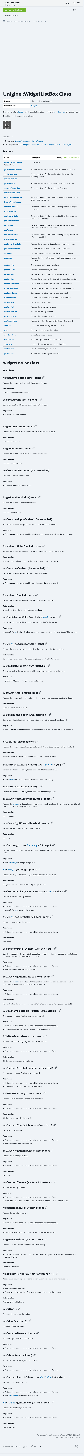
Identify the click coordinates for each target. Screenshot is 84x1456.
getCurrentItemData (12, 244)
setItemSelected (10, 293)
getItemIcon (9, 353)
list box (21, 112)
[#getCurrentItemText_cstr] (52, 823)
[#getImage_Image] (39, 869)
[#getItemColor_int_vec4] (51, 916)
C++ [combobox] (74, 10)
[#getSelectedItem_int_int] (46, 1239)
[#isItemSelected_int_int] (44, 1093)
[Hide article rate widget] (40, 1446)
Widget (34, 106)
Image (34, 845)
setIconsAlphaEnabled (13, 197)
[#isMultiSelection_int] (38, 741)
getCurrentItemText (12, 248)
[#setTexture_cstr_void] (49, 665)
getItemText (9, 307)
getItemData (9, 279)
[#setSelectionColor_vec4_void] (60, 617)
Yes (26, 1446)
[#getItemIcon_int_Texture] (52, 1402)
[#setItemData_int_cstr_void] (55, 948)
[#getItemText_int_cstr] (52, 1150)
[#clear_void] (19, 1308)
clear (6, 330)
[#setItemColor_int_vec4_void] (65, 891)
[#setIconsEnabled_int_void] (48, 568)
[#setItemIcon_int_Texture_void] (69, 1377)
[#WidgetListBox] (41, 786)
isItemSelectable (11, 288)
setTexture (8, 225)
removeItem (9, 339)
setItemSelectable (11, 284)
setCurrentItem (10, 174)
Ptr (45, 764)
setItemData (9, 274)
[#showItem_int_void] (34, 1355)
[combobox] (67, 3)
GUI (23, 779)
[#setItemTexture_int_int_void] (54, 1182)
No (35, 1446)
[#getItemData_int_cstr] (52, 976)
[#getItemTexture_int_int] (46, 1207)
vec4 (45, 617)
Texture (48, 1377)
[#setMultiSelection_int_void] (50, 714)
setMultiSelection (11, 235)
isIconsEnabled (10, 211)
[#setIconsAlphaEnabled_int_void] (55, 519)
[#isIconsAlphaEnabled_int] (43, 546)
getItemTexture (10, 316)
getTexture (8, 230)
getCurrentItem (10, 179)
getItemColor (9, 270)
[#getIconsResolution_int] (39, 497)
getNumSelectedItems (13, 169)
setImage (8, 253)
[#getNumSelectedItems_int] (43, 377)
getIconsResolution (12, 193)
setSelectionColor (11, 216)
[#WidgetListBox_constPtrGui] (63, 764)
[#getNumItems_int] (33, 448)
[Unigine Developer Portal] (11, 4)
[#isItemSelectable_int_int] (47, 1036)
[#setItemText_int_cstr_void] (54, 1125)
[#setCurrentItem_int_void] (41, 399)
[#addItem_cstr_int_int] (57, 1273)
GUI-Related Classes (24, 21)
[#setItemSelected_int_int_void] (55, 1068)
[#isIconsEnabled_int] (36, 595)
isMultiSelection (10, 239)
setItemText (9, 302)
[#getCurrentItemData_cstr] (52, 798)
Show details (74, 158)
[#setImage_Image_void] (53, 845)
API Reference (11, 21)
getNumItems (9, 183)
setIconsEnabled (11, 207)
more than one (59, 112)
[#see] (12, 136)
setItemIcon (9, 349)
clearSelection (10, 335)
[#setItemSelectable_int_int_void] (60, 1010)
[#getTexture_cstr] (40, 692)
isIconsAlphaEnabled (12, 202)
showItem (8, 344)
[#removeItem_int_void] (37, 1333)
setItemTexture (10, 311)
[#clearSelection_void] (30, 1321)
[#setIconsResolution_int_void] (52, 470)
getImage (8, 258)
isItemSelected (10, 297)
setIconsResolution (12, 188)
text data (16, 804)
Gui (50, 764)
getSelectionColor (11, 221)
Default (65, 158)
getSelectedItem (10, 321)
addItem (7, 325)
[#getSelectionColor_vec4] (46, 643)
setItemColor (9, 265)
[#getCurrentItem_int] (35, 426)
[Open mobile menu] (78, 3)
